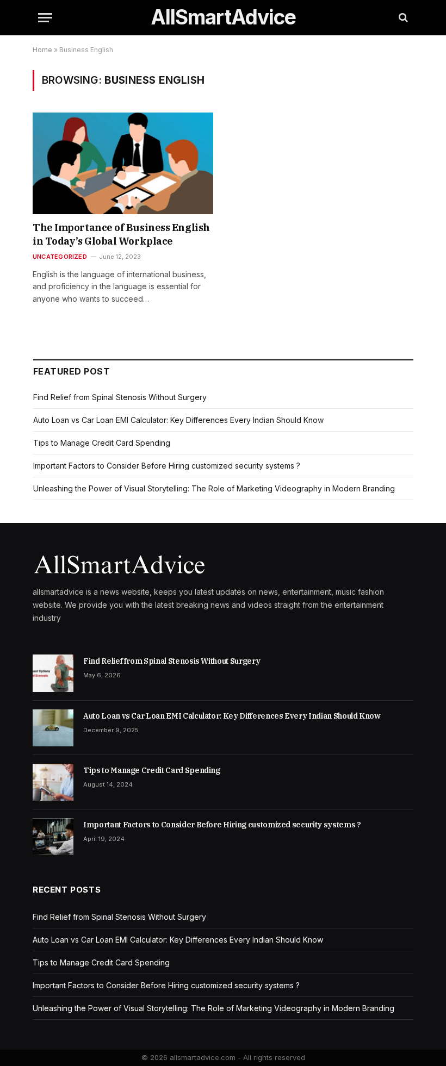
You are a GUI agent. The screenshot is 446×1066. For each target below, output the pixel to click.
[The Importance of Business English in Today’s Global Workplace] (123, 163)
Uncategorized (60, 256)
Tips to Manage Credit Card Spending (101, 442)
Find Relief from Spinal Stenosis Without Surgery (120, 397)
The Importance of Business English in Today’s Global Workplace (121, 234)
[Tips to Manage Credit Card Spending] (53, 782)
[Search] (402, 17)
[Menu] (45, 17)
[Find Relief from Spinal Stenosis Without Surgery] (53, 672)
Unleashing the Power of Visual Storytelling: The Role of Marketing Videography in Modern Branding (214, 488)
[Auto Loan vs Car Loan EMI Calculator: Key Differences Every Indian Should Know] (53, 727)
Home (42, 50)
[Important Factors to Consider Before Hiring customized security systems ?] (53, 836)
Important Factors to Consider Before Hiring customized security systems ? (166, 465)
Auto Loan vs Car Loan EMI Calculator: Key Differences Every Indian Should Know (178, 420)
